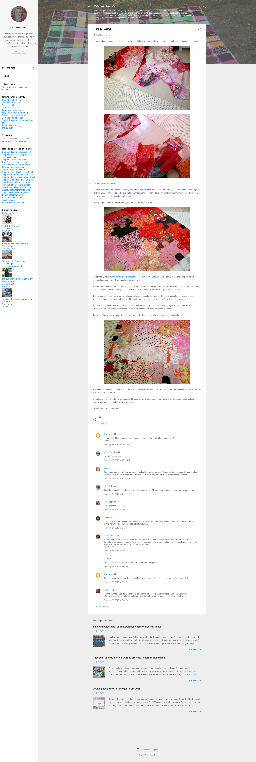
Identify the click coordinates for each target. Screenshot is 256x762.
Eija (105, 558)
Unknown (108, 434)
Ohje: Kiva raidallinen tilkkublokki (17, 182)
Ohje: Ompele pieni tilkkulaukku (16, 164)
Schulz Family (110, 452)
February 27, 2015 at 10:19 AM (117, 460)
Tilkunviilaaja (19, 27)
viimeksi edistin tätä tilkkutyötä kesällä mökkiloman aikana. (133, 277)
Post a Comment (103, 606)
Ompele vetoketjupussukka (14, 159)
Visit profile (19, 52)
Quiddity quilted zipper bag (14, 100)
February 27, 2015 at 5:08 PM (116, 510)
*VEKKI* (107, 517)
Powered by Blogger (149, 750)
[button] (199, 30)
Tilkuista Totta (8, 248)
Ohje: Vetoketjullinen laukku (14, 162)
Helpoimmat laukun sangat (14, 167)
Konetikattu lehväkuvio (12, 195)
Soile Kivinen (109, 535)
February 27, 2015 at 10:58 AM (117, 478)
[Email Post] (99, 418)
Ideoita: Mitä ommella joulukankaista (12, 198)
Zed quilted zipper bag (12, 118)
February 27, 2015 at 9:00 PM (116, 566)
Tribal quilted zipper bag (13, 115)
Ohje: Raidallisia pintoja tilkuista (16, 187)
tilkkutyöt (103, 423)
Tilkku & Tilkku (110, 486)
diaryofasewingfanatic (12, 266)
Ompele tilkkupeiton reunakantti (16, 152)
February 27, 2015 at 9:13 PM (116, 582)
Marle (106, 468)
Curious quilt (8, 107)
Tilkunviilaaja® (104, 6)
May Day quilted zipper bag (15, 112)
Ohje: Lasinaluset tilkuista (14, 169)
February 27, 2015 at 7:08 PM (116, 551)
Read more (195, 649)
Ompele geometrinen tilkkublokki (17, 174)
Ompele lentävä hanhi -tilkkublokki (18, 172)
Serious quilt (8, 105)
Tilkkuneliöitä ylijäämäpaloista (16, 185)
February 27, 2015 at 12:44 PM (117, 494)
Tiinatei (107, 590)
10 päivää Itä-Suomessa (13, 261)
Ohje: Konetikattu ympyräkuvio (16, 190)
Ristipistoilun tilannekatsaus (15, 243)
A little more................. (11, 226)
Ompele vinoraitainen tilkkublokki (17, 180)
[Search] (204, 7)
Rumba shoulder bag (11, 125)
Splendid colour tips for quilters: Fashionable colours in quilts (127, 626)
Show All (6, 306)
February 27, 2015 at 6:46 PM (116, 528)
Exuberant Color (9, 213)
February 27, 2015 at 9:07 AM (116, 444)
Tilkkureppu (108, 502)
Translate (22, 141)
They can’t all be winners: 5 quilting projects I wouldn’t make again (129, 657)
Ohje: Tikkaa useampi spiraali (15, 192)
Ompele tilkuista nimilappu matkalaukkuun (14, 155)
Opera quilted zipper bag (13, 102)
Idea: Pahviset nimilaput (13, 202)
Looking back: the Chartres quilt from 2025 (116, 688)
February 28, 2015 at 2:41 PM (116, 600)
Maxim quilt (7, 128)
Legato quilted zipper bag (14, 110)
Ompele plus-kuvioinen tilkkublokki (18, 177)
